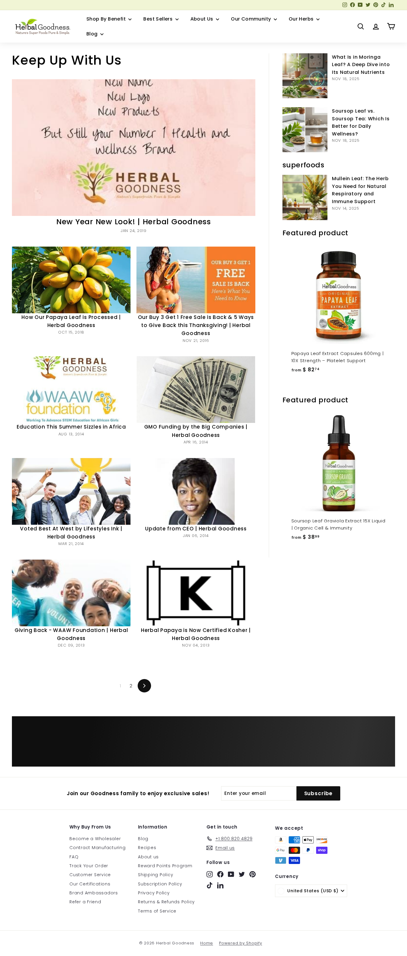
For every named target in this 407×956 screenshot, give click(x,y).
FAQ (73, 857)
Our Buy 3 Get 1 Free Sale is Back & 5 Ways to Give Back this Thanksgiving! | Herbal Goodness (196, 325)
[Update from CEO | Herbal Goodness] (195, 491)
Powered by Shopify (240, 943)
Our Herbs (302, 18)
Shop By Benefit (106, 18)
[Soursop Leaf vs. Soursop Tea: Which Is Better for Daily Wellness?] (304, 129)
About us (148, 857)
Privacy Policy (154, 893)
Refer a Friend (85, 902)
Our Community (251, 18)
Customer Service (90, 875)
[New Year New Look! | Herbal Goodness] (133, 147)
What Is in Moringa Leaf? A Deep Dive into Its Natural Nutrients (361, 65)
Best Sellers (158, 18)
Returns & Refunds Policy (166, 902)
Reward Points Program (165, 866)
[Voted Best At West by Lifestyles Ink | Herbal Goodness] (71, 491)
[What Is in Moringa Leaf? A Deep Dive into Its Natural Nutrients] (304, 75)
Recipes (147, 848)
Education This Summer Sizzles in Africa (71, 426)
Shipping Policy (155, 875)
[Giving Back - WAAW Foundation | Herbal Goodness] (71, 593)
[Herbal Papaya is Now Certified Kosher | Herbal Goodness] (195, 593)
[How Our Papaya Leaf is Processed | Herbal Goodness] (71, 280)
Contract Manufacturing (97, 848)
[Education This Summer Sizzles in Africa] (71, 389)
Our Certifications (90, 884)
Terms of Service (157, 911)
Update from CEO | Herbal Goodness (196, 528)
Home (206, 943)
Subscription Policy (160, 884)
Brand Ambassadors (93, 893)
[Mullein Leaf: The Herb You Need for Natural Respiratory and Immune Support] (304, 197)
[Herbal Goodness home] (42, 26)
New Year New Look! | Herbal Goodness (133, 222)
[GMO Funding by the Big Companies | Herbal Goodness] (195, 389)
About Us (202, 18)
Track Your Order (88, 866)
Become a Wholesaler (95, 839)
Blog (92, 33)
